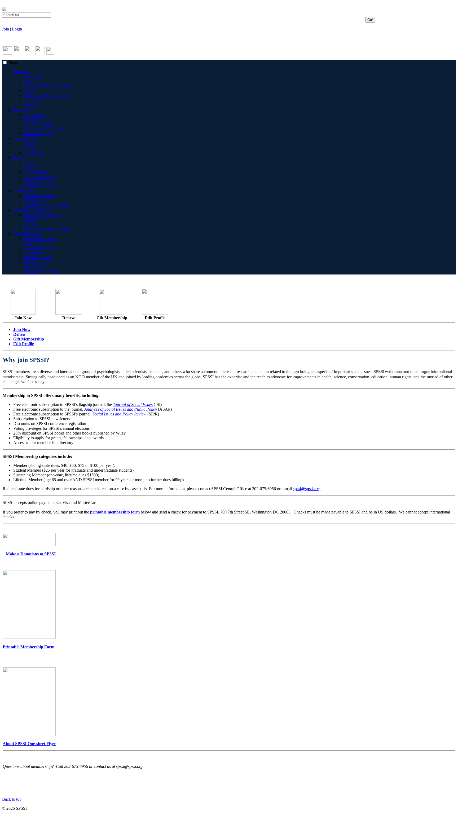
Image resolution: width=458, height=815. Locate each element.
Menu (13, 62)
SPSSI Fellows (36, 262)
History (29, 90)
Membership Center (39, 238)
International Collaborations (46, 205)
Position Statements (39, 176)
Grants (28, 143)
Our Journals (34, 114)
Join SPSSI (32, 267)
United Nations (36, 172)
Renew (19, 334)
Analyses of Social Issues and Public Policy (120, 409)
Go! (370, 20)
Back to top (11, 799)
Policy (18, 157)
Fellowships (33, 152)
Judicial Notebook (38, 133)
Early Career (34, 243)
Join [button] (5, 29)
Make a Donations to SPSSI (31, 554)
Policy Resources (37, 181)
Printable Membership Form (28, 647)
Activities (31, 224)
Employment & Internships (45, 95)
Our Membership (27, 234)
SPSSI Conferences (39, 195)
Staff (27, 81)
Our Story (21, 71)
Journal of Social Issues (133, 404)
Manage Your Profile (40, 272)
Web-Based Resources (42, 214)
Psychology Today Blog (43, 129)
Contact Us (32, 100)
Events (29, 167)
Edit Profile (23, 344)
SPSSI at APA (35, 200)
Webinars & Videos (39, 186)
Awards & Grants (27, 138)
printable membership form (115, 512)
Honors (29, 148)
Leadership (32, 76)
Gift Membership (28, 339)
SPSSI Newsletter (38, 124)
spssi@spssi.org (306, 488)
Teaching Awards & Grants (46, 229)
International (33, 253)
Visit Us (30, 105)
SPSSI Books (34, 119)
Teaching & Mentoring (32, 210)
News (28, 162)
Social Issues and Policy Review (119, 414)
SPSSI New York (37, 257)
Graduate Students (38, 248)
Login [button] (17, 29)
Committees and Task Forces (47, 86)
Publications (23, 110)
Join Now (21, 329)
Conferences (23, 191)
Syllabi (29, 219)
